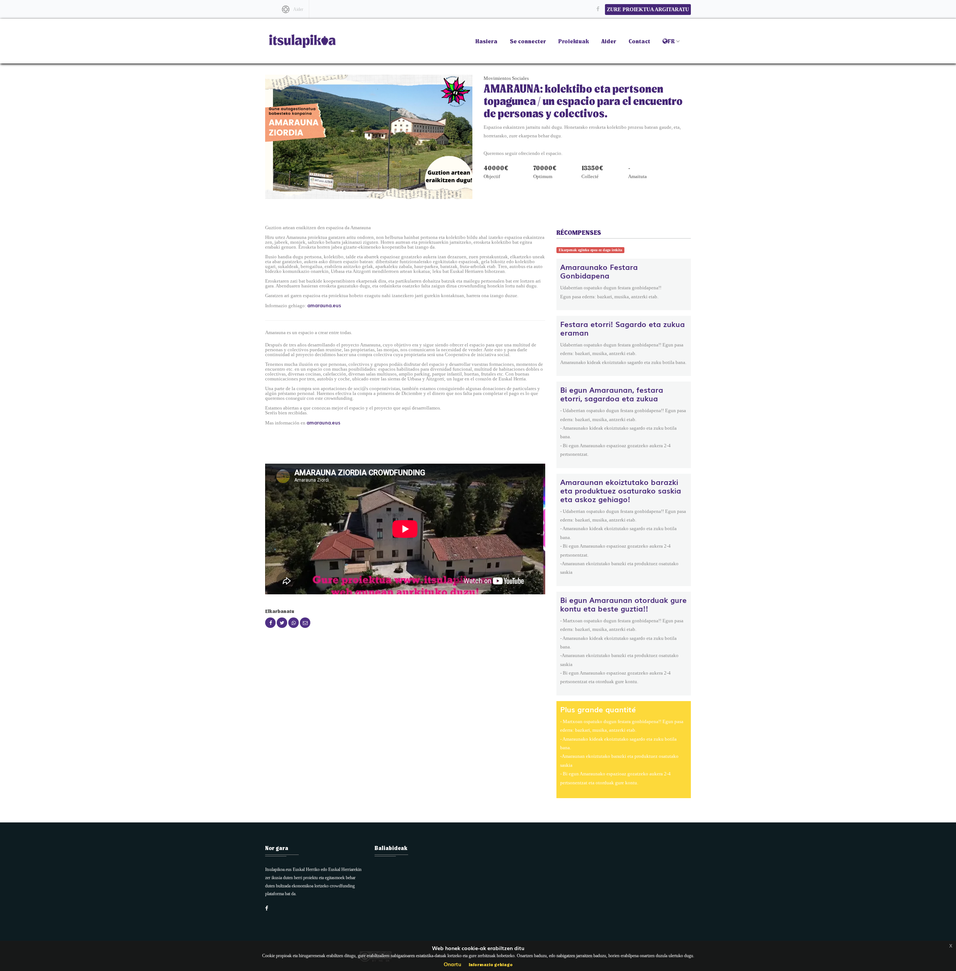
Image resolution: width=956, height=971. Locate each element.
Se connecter (528, 40)
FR (671, 40)
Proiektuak (573, 40)
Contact (639, 40)
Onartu (452, 964)
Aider (298, 9)
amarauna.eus (324, 305)
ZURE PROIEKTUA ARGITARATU (648, 9)
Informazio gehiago (491, 964)
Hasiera (486, 40)
